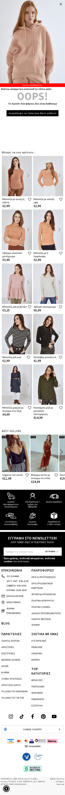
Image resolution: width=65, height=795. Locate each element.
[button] (6, 788)
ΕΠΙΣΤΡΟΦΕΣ (8, 653)
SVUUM (4, 666)
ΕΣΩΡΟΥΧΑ (37, 705)
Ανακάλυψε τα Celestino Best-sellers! (32, 113)
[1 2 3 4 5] (32, 43)
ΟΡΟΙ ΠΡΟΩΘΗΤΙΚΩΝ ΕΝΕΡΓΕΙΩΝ (42, 586)
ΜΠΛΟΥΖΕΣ (37, 680)
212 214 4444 (12, 576)
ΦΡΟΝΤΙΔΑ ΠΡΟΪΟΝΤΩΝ (43, 594)
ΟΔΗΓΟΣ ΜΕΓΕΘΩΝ (41, 619)
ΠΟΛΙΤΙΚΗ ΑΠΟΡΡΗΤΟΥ (42, 600)
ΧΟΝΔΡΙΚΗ (36, 653)
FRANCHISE (36, 647)
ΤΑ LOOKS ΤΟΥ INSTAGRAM (14, 691)
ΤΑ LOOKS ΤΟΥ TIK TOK (12, 697)
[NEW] (16, 471)
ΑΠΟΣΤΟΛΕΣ (7, 647)
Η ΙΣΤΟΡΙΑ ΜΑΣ (38, 640)
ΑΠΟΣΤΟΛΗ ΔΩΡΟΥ (11, 685)
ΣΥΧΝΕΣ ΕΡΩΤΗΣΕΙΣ (11, 678)
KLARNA (5, 672)
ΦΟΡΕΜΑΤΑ (37, 692)
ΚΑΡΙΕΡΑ (35, 659)
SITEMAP (35, 624)
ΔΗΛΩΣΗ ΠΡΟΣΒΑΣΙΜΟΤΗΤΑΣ (46, 613)
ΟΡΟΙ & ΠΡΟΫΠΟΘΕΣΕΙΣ (43, 577)
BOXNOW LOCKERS (10, 659)
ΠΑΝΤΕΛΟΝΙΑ (37, 686)
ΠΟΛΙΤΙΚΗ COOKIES (40, 607)
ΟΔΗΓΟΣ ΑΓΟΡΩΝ (10, 640)
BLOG (5, 623)
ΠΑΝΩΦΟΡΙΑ (37, 699)
